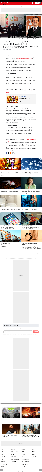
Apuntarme (35, 331)
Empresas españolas (26, 462)
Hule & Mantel (14, 461)
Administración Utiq (26, 467)
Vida (2, 454)
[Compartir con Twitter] (8, 153)
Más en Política (5, 405)
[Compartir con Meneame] (10, 153)
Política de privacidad (26, 457)
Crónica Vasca (14, 453)
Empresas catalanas (25, 461)
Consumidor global (15, 459)
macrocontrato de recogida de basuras (24, 58)
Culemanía (13, 454)
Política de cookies (25, 459)
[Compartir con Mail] (12, 153)
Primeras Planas (4, 464)
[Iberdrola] (25, 6)
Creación (3, 456)
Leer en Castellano (3, 4)
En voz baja (3, 466)
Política (2, 451)
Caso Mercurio (24, 66)
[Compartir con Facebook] (6, 153)
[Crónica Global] (17, 2)
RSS (22, 456)
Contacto (23, 454)
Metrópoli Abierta (14, 451)
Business (2, 453)
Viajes (2, 459)
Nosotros (23, 451)
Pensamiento (3, 457)
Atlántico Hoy (14, 457)
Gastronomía (3, 462)
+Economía (3, 461)
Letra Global (13, 456)
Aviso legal (24, 453)
